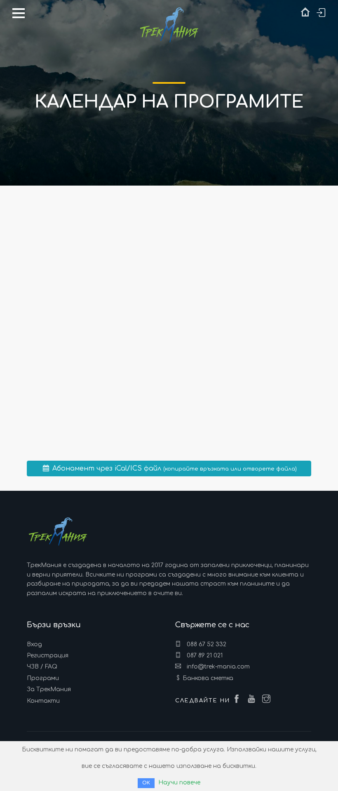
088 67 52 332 (205, 644)
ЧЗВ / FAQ (42, 667)
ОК (146, 783)
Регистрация (47, 655)
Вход (34, 644)
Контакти (43, 701)
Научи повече (179, 782)
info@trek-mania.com (217, 667)
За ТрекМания (49, 689)
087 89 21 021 (204, 655)
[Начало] (305, 14)
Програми (43, 678)
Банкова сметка (208, 678)
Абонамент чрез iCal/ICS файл (173, 468)
